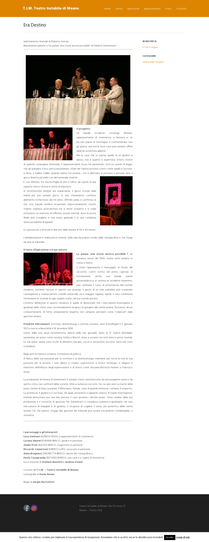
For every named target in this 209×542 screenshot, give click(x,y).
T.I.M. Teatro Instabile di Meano (51, 8)
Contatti (181, 9)
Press (168, 9)
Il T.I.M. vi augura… (151, 47)
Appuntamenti (152, 9)
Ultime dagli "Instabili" (153, 62)
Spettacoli (133, 9)
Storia (119, 9)
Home (107, 9)
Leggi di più (183, 537)
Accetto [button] (169, 537)
